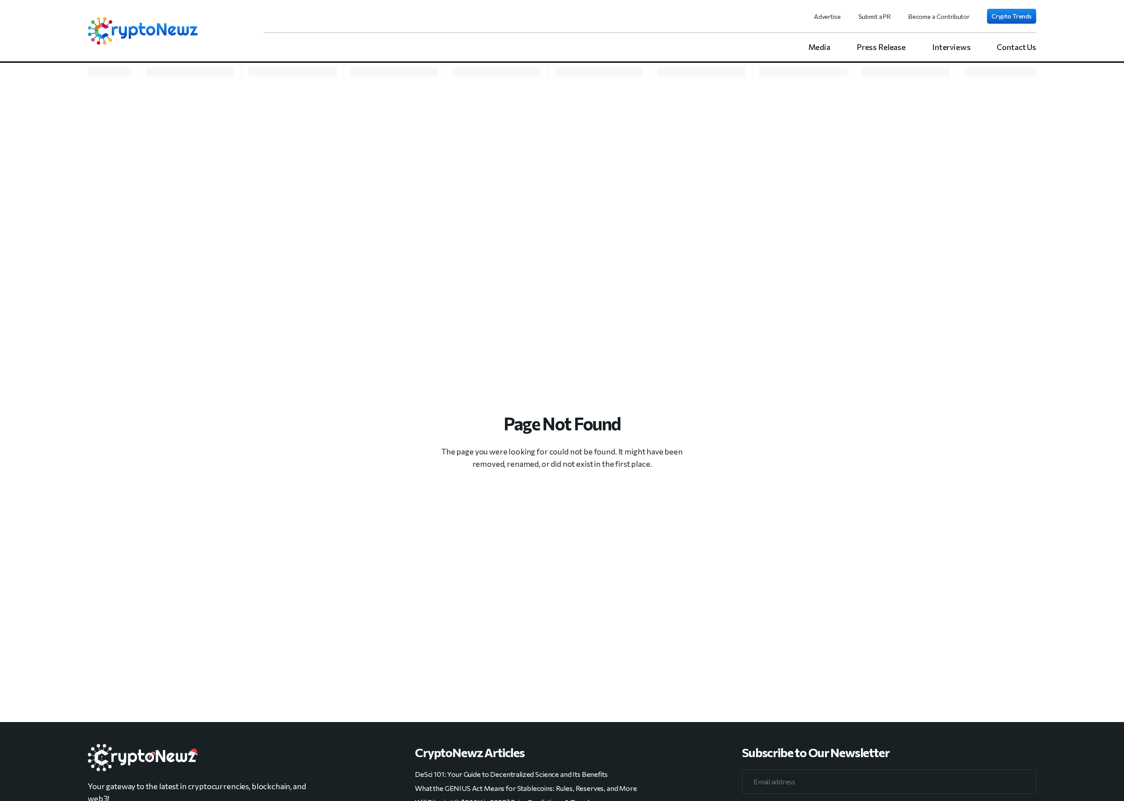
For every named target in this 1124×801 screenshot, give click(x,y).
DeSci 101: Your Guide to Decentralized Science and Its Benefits (511, 774)
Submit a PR (874, 16)
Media (819, 47)
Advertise (827, 16)
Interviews (951, 47)
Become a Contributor (938, 16)
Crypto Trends (1011, 16)
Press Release (881, 47)
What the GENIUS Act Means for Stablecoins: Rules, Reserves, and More (526, 788)
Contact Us (1016, 47)
